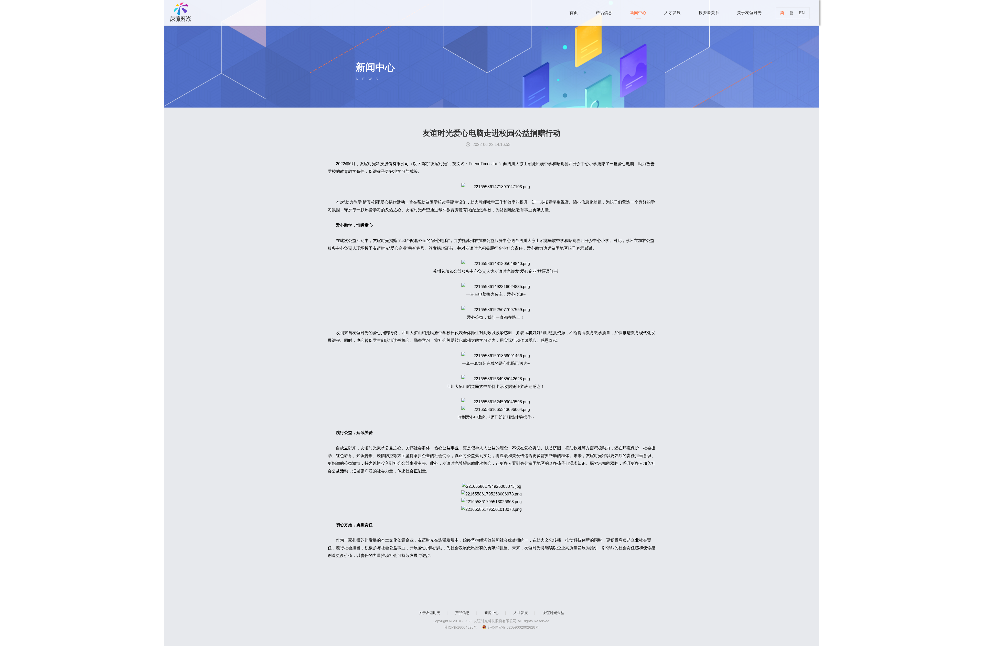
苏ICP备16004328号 (460, 627)
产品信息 (604, 12)
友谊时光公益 (553, 613)
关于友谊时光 (749, 12)
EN (802, 13)
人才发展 (672, 12)
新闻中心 (638, 12)
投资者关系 (709, 12)
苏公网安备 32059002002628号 (513, 627)
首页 (574, 12)
